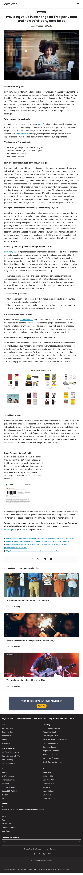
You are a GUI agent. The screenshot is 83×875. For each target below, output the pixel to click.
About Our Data (40, 719)
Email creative (22, 134)
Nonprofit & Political (9, 791)
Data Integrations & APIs (11, 756)
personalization (26, 319)
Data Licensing (7, 760)
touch (24, 529)
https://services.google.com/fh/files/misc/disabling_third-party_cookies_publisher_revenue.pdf (38, 541)
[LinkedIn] (44, 854)
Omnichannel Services (51, 728)
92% (40, 124)
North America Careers (33, 849)
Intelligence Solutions (51, 758)
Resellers (5, 795)
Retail (4, 799)
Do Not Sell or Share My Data (47, 869)
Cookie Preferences (63, 869)
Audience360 (48, 776)
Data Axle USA (48, 780)
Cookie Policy (33, 869)
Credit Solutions (49, 799)
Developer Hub (48, 784)
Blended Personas (8, 736)
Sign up (41, 706)
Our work (5, 816)
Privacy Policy (22, 869)
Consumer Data (8, 732)
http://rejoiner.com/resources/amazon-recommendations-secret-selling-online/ (32, 551)
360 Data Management (10, 752)
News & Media (7, 824)
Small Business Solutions (52, 762)
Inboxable (46, 787)
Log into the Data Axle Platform (61, 719)
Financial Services (8, 780)
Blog (3, 820)
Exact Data (47, 795)
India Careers (50, 849)
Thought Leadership (9, 827)
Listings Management (51, 743)
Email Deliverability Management (55, 739)
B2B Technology (8, 776)
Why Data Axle (7, 719)
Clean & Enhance (8, 763)
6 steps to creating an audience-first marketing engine (23, 809)
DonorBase (6, 743)
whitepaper (9, 529)
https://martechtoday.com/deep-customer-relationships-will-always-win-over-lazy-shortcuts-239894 (40, 538)
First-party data (10, 252)
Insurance (5, 784)
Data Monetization (50, 747)
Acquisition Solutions (51, 751)
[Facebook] (34, 854)
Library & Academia (9, 787)
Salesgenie (47, 772)
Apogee (4, 739)
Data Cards (6, 831)
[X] (39, 854)
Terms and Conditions (9, 869)
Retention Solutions (50, 754)
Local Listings (48, 791)
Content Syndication (50, 736)
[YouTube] (49, 854)
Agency (4, 772)
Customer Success (23, 719)
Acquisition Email (49, 732)
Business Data (7, 728)
